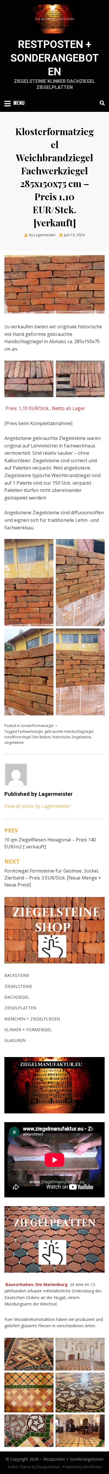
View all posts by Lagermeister (37, 806)
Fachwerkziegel (30, 731)
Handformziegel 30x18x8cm (27, 737)
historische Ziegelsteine (71, 737)
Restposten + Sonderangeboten (54, 58)
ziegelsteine (14, 742)
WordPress (92, 1466)
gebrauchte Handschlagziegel (68, 731)
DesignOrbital (48, 1466)
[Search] (101, 103)
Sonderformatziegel (37, 725)
